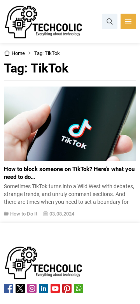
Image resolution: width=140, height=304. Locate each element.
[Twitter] (20, 288)
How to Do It (23, 213)
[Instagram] (32, 288)
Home (18, 53)
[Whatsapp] (78, 288)
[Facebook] (8, 288)
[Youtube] (55, 288)
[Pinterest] (67, 288)
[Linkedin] (43, 288)
